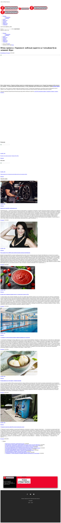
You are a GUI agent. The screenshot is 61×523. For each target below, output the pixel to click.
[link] (56, 86)
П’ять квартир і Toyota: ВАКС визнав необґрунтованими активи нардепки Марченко (15, 252)
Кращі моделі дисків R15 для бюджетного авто (8, 208)
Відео (1, 52)
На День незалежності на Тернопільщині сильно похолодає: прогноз (19, 446)
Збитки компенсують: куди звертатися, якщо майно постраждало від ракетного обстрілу (13, 174)
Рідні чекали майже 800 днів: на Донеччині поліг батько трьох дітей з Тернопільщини (22, 447)
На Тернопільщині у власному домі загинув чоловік (15, 451)
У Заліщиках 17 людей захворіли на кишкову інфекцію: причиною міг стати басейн (15, 337)
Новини (4, 52)
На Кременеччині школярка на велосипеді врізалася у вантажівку (18, 449)
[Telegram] (34, 494)
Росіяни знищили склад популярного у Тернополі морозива (10, 380)
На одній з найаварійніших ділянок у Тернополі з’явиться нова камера (19, 450)
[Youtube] (30, 494)
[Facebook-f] (27, 494)
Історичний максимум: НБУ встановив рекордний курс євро (17, 452)
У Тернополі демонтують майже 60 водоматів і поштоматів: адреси (12, 426)
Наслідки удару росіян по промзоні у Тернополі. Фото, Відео (9, 155)
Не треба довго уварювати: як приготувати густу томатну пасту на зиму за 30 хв (14, 294)
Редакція (8, 52)
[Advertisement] (30, 102)
